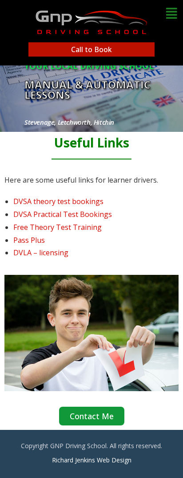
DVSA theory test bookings (58, 201)
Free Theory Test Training (57, 227)
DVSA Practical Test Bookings (62, 214)
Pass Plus (29, 240)
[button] (172, 13)
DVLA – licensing (40, 252)
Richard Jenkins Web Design (91, 460)
